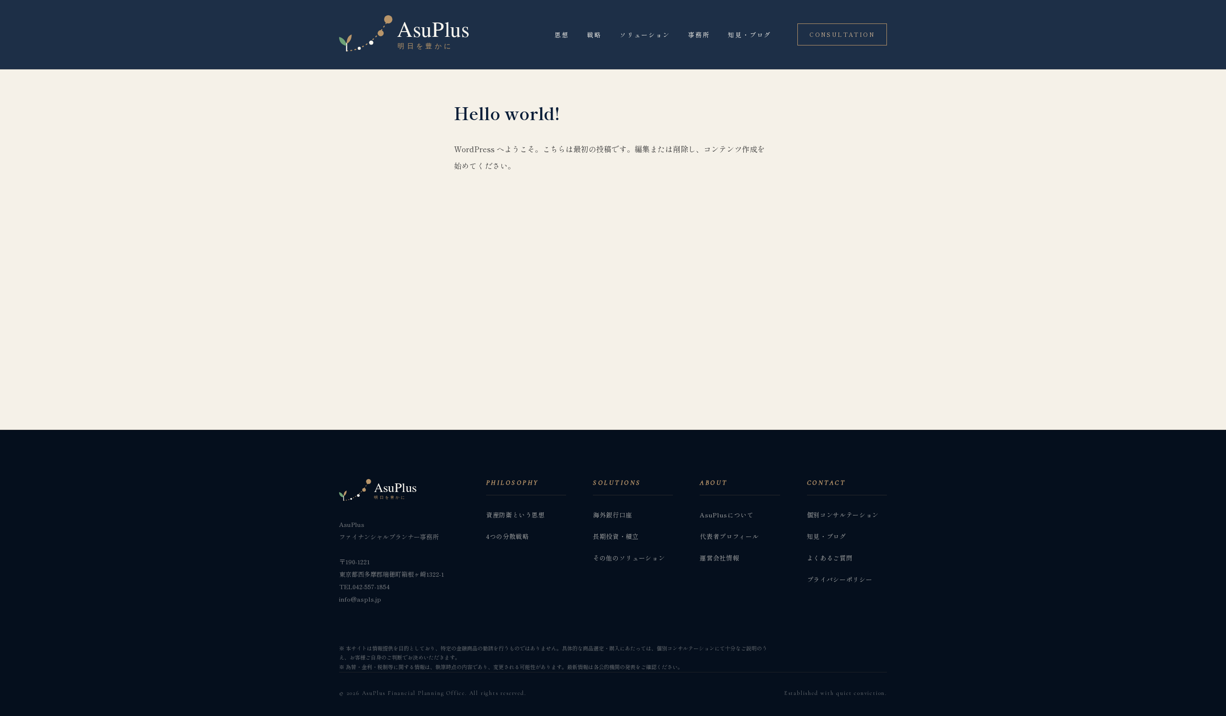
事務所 (699, 34)
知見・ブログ (749, 34)
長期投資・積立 (616, 536)
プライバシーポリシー (840, 579)
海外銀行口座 (612, 514)
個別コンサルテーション (843, 514)
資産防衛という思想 (515, 514)
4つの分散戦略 (507, 536)
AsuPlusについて (726, 514)
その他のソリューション (629, 557)
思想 (562, 34)
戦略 (594, 34)
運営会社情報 (719, 557)
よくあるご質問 (830, 557)
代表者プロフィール (729, 536)
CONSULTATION (842, 34)
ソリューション (645, 34)
